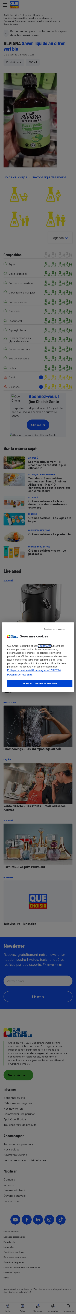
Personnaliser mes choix (20, 674)
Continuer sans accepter (54, 629)
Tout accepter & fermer (40, 683)
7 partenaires (44, 646)
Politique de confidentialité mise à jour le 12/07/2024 (34, 670)
